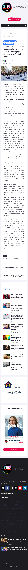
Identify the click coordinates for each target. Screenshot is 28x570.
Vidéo (9, 531)
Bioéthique (4, 508)
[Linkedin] (25, 488)
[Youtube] (20, 488)
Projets (19, 520)
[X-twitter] (3, 488)
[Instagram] (12, 488)
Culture (24, 508)
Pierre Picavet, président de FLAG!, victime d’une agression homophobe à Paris (16, 541)
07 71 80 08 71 (14, 477)
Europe (13, 511)
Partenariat (24, 517)
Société (14, 41)
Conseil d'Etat (7, 258)
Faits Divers (6, 514)
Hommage (21, 514)
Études (14, 531)
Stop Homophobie (8, 43)
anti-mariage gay (12, 256)
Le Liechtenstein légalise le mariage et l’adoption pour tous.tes (17, 356)
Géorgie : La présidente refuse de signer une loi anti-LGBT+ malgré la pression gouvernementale (17, 327)
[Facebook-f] (7, 488)
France (15, 514)
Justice (18, 517)
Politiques (11, 520)
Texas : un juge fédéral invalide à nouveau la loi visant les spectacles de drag (17, 548)
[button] (25, 25)
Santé (3, 524)
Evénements (20, 511)
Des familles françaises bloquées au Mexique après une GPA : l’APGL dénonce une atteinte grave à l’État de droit (17, 307)
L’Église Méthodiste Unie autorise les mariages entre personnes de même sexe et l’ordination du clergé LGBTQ (17, 366)
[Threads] (16, 488)
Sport (15, 524)
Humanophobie (8, 517)
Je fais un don (14, 449)
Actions (4, 501)
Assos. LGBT (11, 33)
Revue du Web (10, 60)
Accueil (5, 33)
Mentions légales (5, 563)
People (4, 520)
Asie (12, 505)
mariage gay (15, 258)
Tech (12, 528)
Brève (9, 508)
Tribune (15, 528)
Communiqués (16, 508)
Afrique (8, 505)
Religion (23, 520)
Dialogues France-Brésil (6, 511)
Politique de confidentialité (17, 563)
